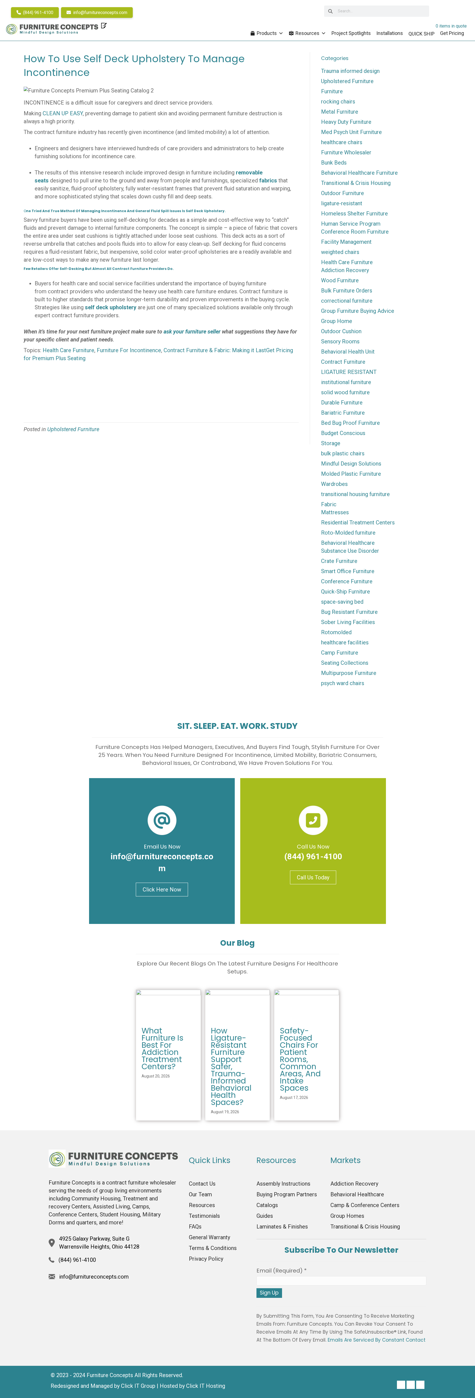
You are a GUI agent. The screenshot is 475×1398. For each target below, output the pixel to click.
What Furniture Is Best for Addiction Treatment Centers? (162, 1048)
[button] (401, 1385)
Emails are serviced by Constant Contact (377, 1340)
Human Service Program (350, 223)
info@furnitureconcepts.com (99, 12)
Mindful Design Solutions (351, 463)
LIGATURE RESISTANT (349, 372)
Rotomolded (336, 632)
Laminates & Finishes (282, 1226)
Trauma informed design (350, 71)
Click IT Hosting (205, 1386)
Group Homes (347, 1216)
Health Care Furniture (68, 350)
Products (267, 33)
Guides (264, 1216)
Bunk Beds (334, 162)
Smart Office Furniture (347, 571)
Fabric (328, 504)
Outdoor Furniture (342, 193)
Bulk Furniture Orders (346, 290)
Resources (307, 33)
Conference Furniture (346, 581)
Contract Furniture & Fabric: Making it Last (215, 350)
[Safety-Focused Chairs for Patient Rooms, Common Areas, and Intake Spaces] (306, 1005)
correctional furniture (346, 300)
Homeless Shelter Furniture (354, 213)
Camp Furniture (339, 652)
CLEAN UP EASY (63, 113)
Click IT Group (138, 1386)
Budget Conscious (343, 433)
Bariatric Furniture (343, 412)
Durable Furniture (342, 402)
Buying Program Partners (286, 1194)
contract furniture (130, 268)
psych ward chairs (342, 683)
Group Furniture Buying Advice (357, 311)
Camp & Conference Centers (364, 1205)
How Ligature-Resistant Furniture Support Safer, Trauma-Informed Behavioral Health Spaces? (231, 1066)
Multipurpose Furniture (348, 673)
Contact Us (202, 1183)
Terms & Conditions (213, 1248)
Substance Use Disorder (350, 551)
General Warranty (209, 1237)
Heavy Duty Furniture (346, 122)
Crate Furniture (339, 561)
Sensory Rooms (340, 341)
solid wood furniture (345, 392)
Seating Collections (344, 663)
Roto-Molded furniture (348, 532)
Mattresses (335, 512)
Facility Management (346, 242)
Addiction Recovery (345, 270)
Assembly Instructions (283, 1183)
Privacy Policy (206, 1258)
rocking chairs (338, 101)
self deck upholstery (111, 307)
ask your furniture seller (192, 331)
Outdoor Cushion (341, 331)
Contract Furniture (343, 362)
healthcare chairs (341, 142)
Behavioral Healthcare (348, 543)
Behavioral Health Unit (348, 351)
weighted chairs (340, 252)
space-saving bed (342, 601)
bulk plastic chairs (342, 453)
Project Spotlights (351, 33)
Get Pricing (452, 33)
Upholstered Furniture (73, 429)
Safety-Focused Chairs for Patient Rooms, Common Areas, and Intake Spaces (300, 1059)
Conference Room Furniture (355, 231)
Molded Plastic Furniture (351, 473)
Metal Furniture (339, 111)
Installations (389, 33)
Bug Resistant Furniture (349, 612)
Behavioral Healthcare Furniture (359, 172)
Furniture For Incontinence (129, 350)
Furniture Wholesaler (346, 152)
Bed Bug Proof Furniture (350, 423)
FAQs (195, 1226)
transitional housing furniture (355, 494)
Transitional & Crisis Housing (356, 183)
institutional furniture (346, 382)
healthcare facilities (345, 642)
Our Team (200, 1194)
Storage (330, 443)
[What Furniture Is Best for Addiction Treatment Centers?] (168, 1005)
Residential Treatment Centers (358, 522)
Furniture (332, 91)
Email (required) (281, 1270)
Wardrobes (334, 484)
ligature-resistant (341, 203)
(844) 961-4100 (37, 12)
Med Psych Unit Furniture (351, 132)
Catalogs (267, 1205)
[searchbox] (376, 11)
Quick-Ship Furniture (345, 591)
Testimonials (204, 1216)
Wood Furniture (340, 280)
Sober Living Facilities (348, 622)
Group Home (336, 321)
